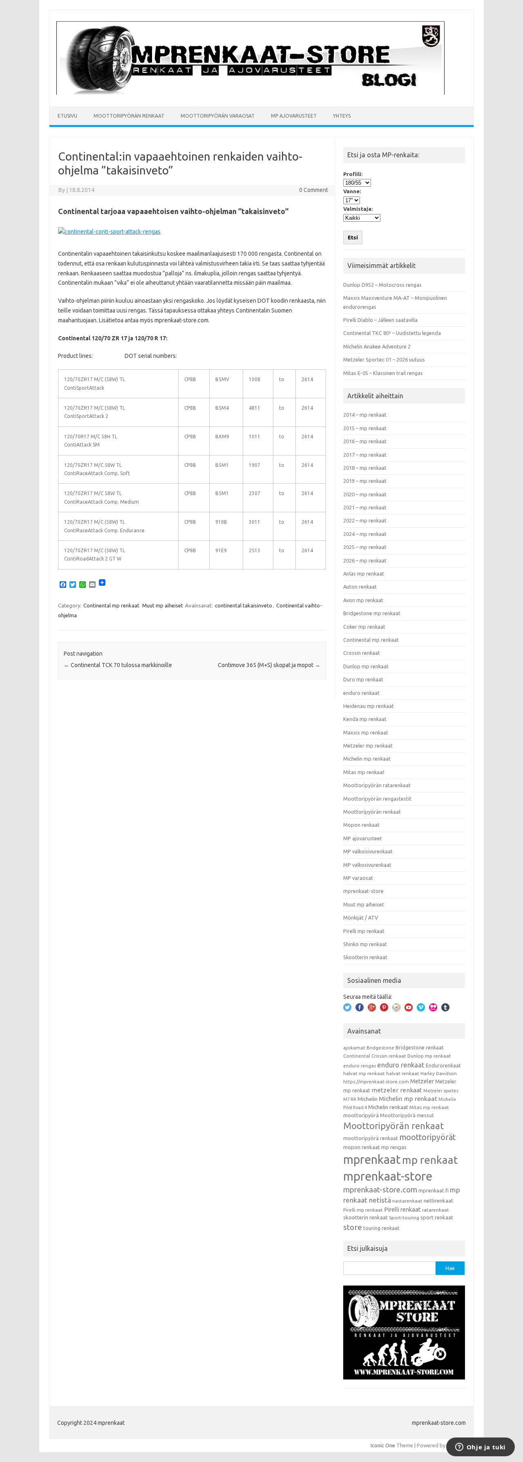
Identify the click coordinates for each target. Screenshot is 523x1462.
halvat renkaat (402, 1073)
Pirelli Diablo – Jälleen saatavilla (380, 320)
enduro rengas (359, 1065)
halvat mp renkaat (364, 1073)
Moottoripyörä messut (407, 1115)
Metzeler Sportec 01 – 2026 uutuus (384, 359)
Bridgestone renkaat (420, 1047)
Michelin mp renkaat (367, 758)
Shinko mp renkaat (365, 944)
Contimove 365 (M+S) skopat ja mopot (269, 665)
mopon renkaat (361, 1147)
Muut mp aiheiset (162, 605)
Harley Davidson (438, 1073)
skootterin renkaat (365, 1217)
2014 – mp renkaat (365, 414)
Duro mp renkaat (363, 679)
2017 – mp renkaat (365, 455)
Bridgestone (380, 1047)
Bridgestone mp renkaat (371, 613)
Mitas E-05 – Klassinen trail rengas (383, 373)
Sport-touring (404, 1217)
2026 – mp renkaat (365, 560)
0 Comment (313, 190)
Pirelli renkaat (402, 1209)
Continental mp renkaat (111, 605)
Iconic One (383, 1445)
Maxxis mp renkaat (365, 732)
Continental (356, 1055)
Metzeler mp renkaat (368, 745)
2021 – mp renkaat (365, 507)
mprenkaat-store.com (380, 1189)
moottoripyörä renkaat (370, 1138)
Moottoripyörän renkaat (129, 115)
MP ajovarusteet (294, 115)
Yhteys (342, 115)
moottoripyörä (361, 1115)
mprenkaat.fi (433, 1190)
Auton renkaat (360, 586)
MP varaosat (358, 878)
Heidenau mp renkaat (368, 706)
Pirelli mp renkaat (363, 931)
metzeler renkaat (396, 1090)
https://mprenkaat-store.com (376, 1081)
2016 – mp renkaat (365, 441)
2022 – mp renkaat (365, 520)
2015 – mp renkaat (365, 428)
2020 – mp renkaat (365, 494)
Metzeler (422, 1081)
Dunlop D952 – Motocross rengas (382, 285)
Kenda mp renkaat (365, 719)
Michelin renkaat (388, 1107)
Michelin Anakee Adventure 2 (377, 346)
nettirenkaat (438, 1200)
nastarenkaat (407, 1200)
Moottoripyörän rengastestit (377, 798)
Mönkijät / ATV (360, 917)
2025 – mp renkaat (365, 547)
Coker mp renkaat (364, 626)
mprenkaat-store (363, 891)
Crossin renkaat (361, 653)
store (352, 1227)
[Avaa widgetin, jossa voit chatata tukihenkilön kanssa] (480, 1447)
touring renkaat (381, 1228)
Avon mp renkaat (363, 600)
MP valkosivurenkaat (367, 865)
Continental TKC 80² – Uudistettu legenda (392, 333)
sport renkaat (436, 1217)
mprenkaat (372, 1159)
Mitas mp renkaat (363, 772)
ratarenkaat (435, 1209)
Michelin (368, 1099)
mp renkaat (430, 1160)
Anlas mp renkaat (363, 573)
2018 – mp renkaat (365, 468)
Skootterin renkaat (365, 957)
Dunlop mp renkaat (366, 666)
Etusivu (67, 115)
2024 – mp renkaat (365, 534)
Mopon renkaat (361, 825)
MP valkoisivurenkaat (368, 851)
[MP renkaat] (250, 92)
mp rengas (394, 1147)
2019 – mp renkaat (365, 481)
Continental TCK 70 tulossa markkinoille (118, 665)
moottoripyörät (427, 1137)
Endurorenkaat (443, 1065)
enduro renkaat (361, 693)
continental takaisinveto (243, 605)
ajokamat (354, 1047)
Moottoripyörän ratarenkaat (377, 785)
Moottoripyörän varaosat (218, 115)
